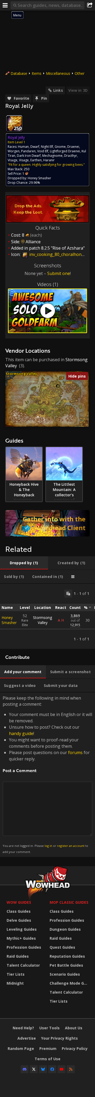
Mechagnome (52, 155)
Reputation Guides (67, 956)
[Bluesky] (43, 1069)
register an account (70, 846)
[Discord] (24, 1069)
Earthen (36, 160)
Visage (12, 160)
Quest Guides (62, 947)
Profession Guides (24, 947)
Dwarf (34, 146)
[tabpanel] (47, 616)
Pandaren (28, 151)
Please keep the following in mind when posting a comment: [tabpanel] (47, 774)
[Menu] (5, 5)
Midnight (15, 983)
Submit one (58, 273)
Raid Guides (18, 956)
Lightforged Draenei (65, 151)
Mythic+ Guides (21, 938)
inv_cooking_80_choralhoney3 (58, 254)
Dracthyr (70, 155)
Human (23, 146)
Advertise (26, 1038)
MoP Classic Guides (69, 902)
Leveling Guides (22, 929)
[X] (34, 1069)
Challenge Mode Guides (70, 983)
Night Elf (47, 146)
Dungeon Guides (65, 929)
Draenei (73, 146)
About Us (73, 1027)
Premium (47, 1048)
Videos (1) (47, 284)
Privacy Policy (75, 1048)
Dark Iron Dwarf (29, 155)
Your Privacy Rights (59, 1038)
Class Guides (19, 911)
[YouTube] (61, 1069)
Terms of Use (47, 1058)
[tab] (24, 563)
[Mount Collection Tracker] (47, 523)
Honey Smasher (9, 620)
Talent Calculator (23, 965)
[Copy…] (68, 594)
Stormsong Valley (21, 373)
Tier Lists (16, 974)
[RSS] (71, 1069)
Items (36, 73)
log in (48, 846)
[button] (57, 386)
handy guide (21, 733)
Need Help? (23, 1027)
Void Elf (42, 151)
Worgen (14, 151)
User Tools (49, 1027)
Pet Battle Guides (66, 965)
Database (19, 73)
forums (75, 752)
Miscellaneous (58, 73)
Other (79, 73)
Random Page (21, 1048)
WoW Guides (19, 902)
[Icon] (14, 123)
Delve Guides (19, 920)
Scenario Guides (65, 974)
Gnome (60, 146)
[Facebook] (52, 1069)
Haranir (49, 160)
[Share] (89, 5)
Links (58, 90)
